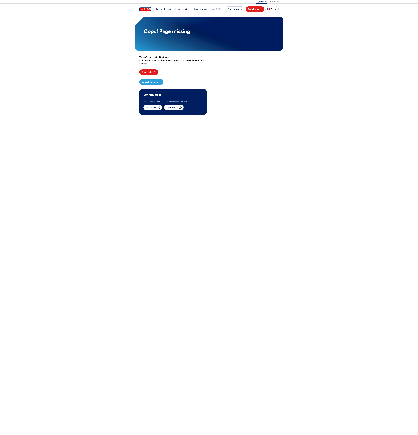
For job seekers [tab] (261, 2)
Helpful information (182, 9)
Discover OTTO (214, 9)
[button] (255, 9)
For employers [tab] (273, 2)
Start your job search (163, 9)
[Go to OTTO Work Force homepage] (145, 9)
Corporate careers (200, 9)
